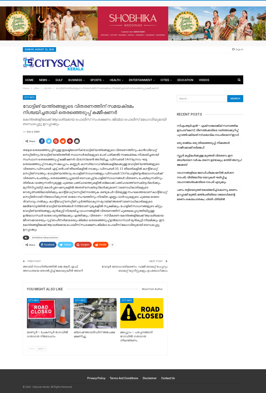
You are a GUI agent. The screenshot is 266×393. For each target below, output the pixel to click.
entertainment (140, 80)
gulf (59, 80)
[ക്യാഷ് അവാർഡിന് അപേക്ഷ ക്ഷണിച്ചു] (95, 313)
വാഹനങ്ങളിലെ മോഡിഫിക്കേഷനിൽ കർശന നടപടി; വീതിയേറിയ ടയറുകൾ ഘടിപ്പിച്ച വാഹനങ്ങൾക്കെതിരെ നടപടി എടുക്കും (205, 177)
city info (29, 97)
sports (95, 80)
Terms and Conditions (124, 378)
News (43, 80)
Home (29, 80)
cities (164, 80)
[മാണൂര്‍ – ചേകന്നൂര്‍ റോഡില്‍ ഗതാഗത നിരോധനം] (48, 313)
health (115, 80)
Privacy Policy (96, 378)
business (75, 80)
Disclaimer (150, 378)
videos (204, 80)
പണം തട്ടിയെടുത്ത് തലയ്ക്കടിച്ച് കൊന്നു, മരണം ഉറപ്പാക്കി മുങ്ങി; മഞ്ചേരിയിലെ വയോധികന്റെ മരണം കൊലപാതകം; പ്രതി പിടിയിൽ (207, 194)
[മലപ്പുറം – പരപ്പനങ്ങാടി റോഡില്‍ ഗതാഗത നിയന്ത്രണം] (141, 313)
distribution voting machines (45, 238)
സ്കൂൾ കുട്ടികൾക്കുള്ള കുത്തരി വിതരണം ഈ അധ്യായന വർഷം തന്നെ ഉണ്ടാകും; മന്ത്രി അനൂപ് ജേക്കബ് (209, 160)
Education (185, 80)
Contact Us (168, 378)
